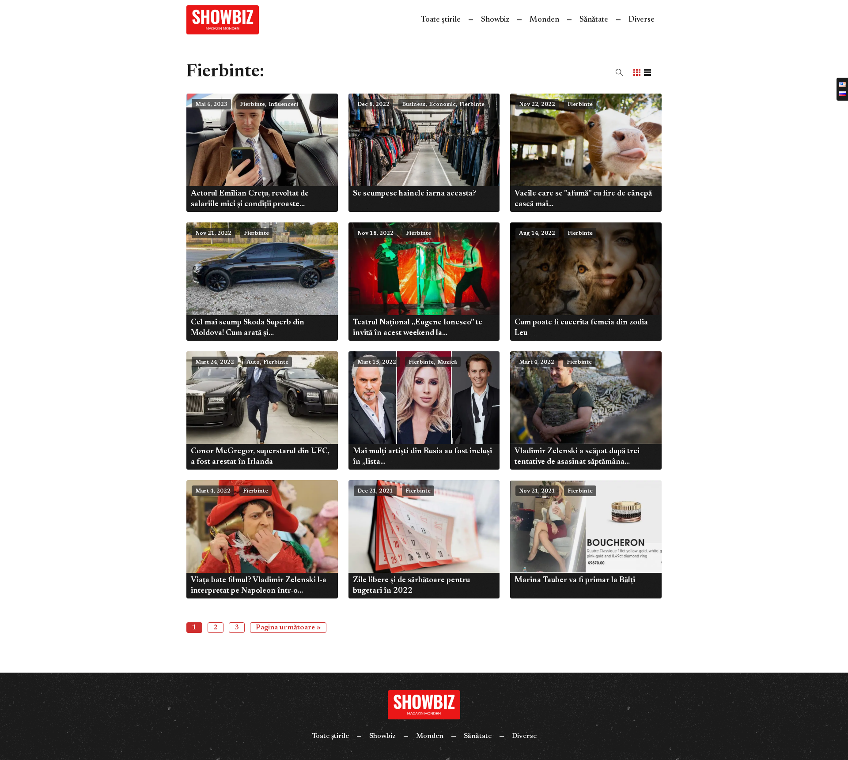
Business (413, 104)
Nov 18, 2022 (375, 233)
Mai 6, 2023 (211, 104)
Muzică (447, 362)
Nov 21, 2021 (537, 491)
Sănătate (593, 20)
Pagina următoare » (288, 627)
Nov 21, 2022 (213, 233)
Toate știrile (441, 20)
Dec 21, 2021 (375, 491)
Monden (544, 20)
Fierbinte (252, 104)
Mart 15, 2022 (376, 362)
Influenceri (283, 104)
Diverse (641, 20)
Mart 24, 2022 (214, 362)
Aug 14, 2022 (537, 233)
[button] (619, 72)
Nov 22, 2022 (537, 104)
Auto (253, 362)
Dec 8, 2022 (373, 104)
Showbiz (495, 20)
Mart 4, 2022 (536, 362)
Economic (442, 104)
